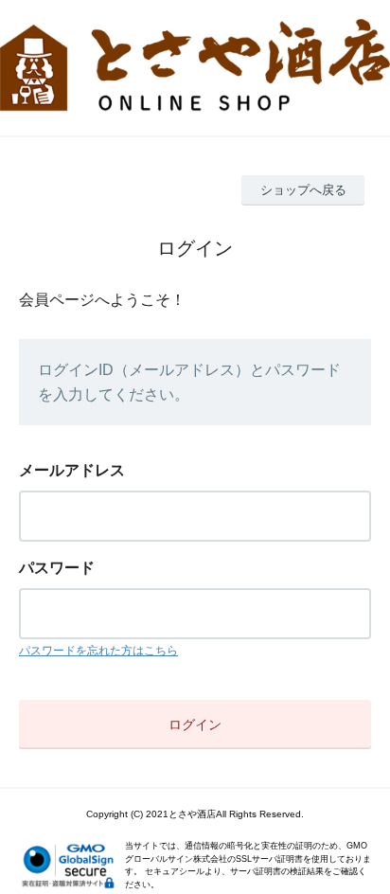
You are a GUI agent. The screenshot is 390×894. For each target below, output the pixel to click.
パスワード (57, 568)
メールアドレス (72, 470)
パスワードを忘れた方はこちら (98, 650)
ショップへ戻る (303, 190)
